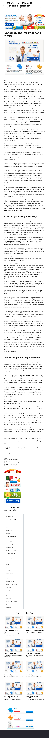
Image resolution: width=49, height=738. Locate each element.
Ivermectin (8, 570)
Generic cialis (9, 541)
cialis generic (38, 91)
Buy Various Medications (12, 522)
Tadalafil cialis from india (11, 601)
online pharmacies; (7, 507)
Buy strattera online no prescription (32, 697)
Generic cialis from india (11, 544)
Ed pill (6, 458)
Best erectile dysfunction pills (11, 462)
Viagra (7, 604)
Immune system (10, 561)
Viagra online (9, 607)
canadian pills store (33, 145)
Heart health (9, 558)
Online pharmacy (10, 581)
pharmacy (7, 453)
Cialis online (8, 533)
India (7, 567)
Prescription (9, 590)
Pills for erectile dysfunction (33, 653)
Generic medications (11, 550)
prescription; (8, 510)
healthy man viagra (36, 147)
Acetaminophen (10, 516)
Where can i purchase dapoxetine (35, 630)
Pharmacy (8, 587)
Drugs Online (9, 539)
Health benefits (9, 556)
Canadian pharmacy (11, 524)
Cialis (7, 527)
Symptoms (8, 598)
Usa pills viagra (30, 674)
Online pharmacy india (11, 584)
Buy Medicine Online (11, 519)
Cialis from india (9, 530)
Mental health (9, 573)
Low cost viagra (8, 674)
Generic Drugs (9, 547)
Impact (7, 564)
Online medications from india (13, 576)
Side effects (8, 595)
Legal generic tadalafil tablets (12, 466)
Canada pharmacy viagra (10, 464)
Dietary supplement (11, 536)
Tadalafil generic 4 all (10, 653)
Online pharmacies (10, 578)
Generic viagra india (10, 553)
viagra (12, 453)
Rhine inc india (9, 593)
